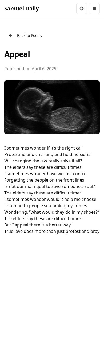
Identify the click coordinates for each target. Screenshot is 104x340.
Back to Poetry (29, 35)
